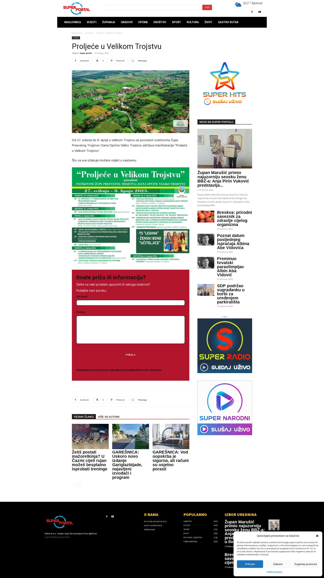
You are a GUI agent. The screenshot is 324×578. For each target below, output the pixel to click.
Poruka (80, 312)
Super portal (86, 53)
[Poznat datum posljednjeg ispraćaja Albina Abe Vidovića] (205, 240)
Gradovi (89, 33)
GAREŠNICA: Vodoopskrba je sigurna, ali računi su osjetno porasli (171, 460)
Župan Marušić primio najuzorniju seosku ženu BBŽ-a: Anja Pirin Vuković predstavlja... (223, 179)
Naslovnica (77, 33)
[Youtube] (260, 12)
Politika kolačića (274, 571)
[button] (317, 536)
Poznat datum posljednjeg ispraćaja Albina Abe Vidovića (233, 241)
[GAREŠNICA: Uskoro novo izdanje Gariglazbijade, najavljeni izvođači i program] (130, 436)
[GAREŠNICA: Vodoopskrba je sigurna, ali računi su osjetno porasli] (171, 436)
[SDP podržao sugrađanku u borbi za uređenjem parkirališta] (205, 290)
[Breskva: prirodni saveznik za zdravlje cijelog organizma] (205, 216)
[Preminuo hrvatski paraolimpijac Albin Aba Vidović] (205, 263)
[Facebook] (252, 12)
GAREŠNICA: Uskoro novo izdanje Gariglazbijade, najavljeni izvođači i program (127, 465)
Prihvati (250, 564)
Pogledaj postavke (305, 564)
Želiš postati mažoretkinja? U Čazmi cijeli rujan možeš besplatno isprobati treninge (89, 460)
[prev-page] (74, 485)
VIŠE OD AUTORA (108, 416)
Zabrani (278, 564)
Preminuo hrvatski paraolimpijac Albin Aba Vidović (230, 266)
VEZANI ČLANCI (84, 416)
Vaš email (81, 296)
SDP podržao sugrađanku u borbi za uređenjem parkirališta (231, 293)
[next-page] (79, 485)
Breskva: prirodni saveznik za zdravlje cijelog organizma (234, 218)
